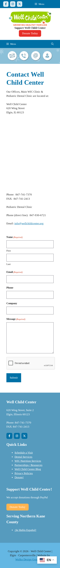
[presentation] (30, 363)
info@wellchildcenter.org (29, 223)
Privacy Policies (24, 473)
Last (8, 264)
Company (11, 303)
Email (14, 272)
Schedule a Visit (24, 452)
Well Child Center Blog (28, 469)
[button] (52, 44)
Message (15, 319)
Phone (9, 287)
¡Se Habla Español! (25, 530)
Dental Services (23, 456)
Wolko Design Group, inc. (30, 559)
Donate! (19, 477)
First (8, 250)
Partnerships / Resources (28, 465)
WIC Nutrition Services (28, 460)
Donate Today (30, 33)
